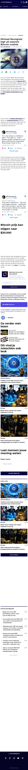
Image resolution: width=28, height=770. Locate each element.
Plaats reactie (14, 473)
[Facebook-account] (10, 758)
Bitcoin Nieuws (5, 47)
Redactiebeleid (23, 762)
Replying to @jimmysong (8, 200)
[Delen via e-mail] (23, 72)
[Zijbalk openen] (1, 6)
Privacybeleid (3, 762)
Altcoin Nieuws (5, 378)
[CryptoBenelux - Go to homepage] (14, 753)
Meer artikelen (14, 554)
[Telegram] (14, 72)
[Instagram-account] (14, 758)
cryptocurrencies (12, 120)
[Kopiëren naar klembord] (18, 72)
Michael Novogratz (17, 118)
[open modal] (26, 2)
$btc (3, 136)
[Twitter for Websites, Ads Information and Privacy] (25, 145)
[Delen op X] (10, 72)
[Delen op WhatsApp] (2, 72)
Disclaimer (14, 765)
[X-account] (6, 758)
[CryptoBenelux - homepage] (6, 2)
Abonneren (14, 287)
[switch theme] (24, 2)
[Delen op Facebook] (6, 72)
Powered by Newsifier (14, 767)
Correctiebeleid (13, 762)
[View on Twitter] (25, 132)
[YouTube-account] (18, 758)
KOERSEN (15, 6)
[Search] (21, 2)
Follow (15, 133)
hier (16, 265)
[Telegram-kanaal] (22, 758)
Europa (3, 408)
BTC (24, 81)
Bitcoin (20, 81)
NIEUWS (5, 6)
